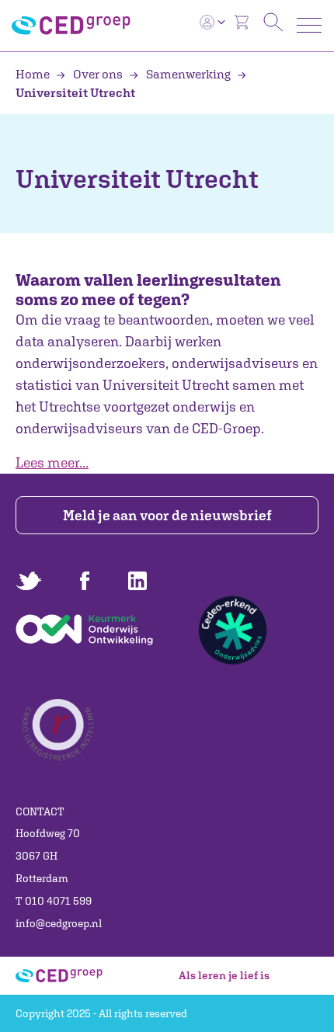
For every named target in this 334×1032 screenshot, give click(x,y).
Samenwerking (188, 74)
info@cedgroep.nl (59, 923)
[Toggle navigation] (309, 25)
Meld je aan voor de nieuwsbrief (167, 515)
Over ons (98, 74)
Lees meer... (52, 462)
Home (34, 74)
